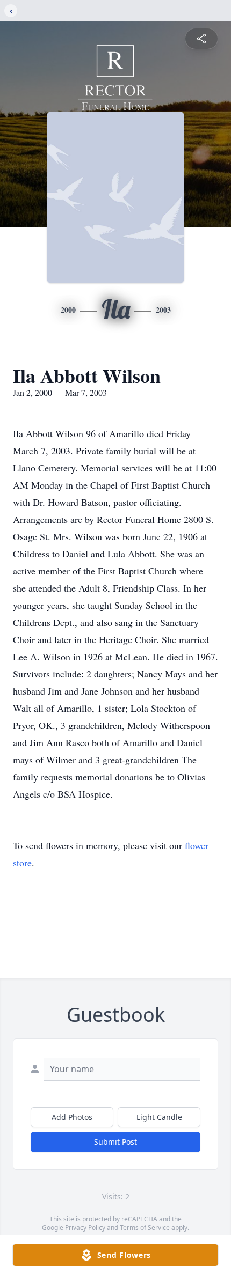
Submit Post (115, 1142)
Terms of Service (145, 1227)
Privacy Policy (85, 1227)
